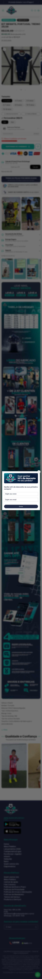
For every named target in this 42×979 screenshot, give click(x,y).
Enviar (21, 506)
